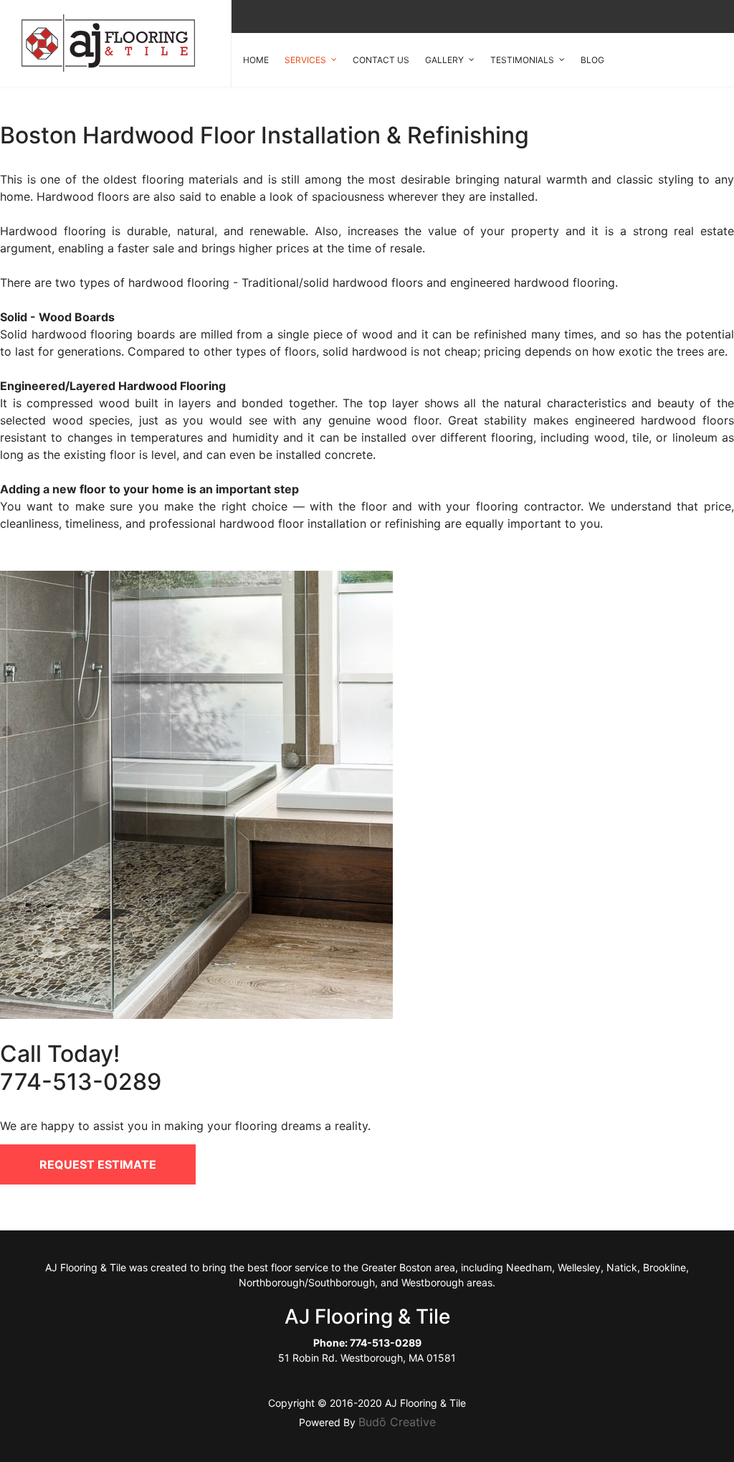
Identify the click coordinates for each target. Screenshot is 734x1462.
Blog (592, 59)
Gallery (444, 59)
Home (256, 59)
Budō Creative (397, 1422)
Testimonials (522, 59)
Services (305, 59)
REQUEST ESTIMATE (97, 1164)
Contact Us (381, 59)
